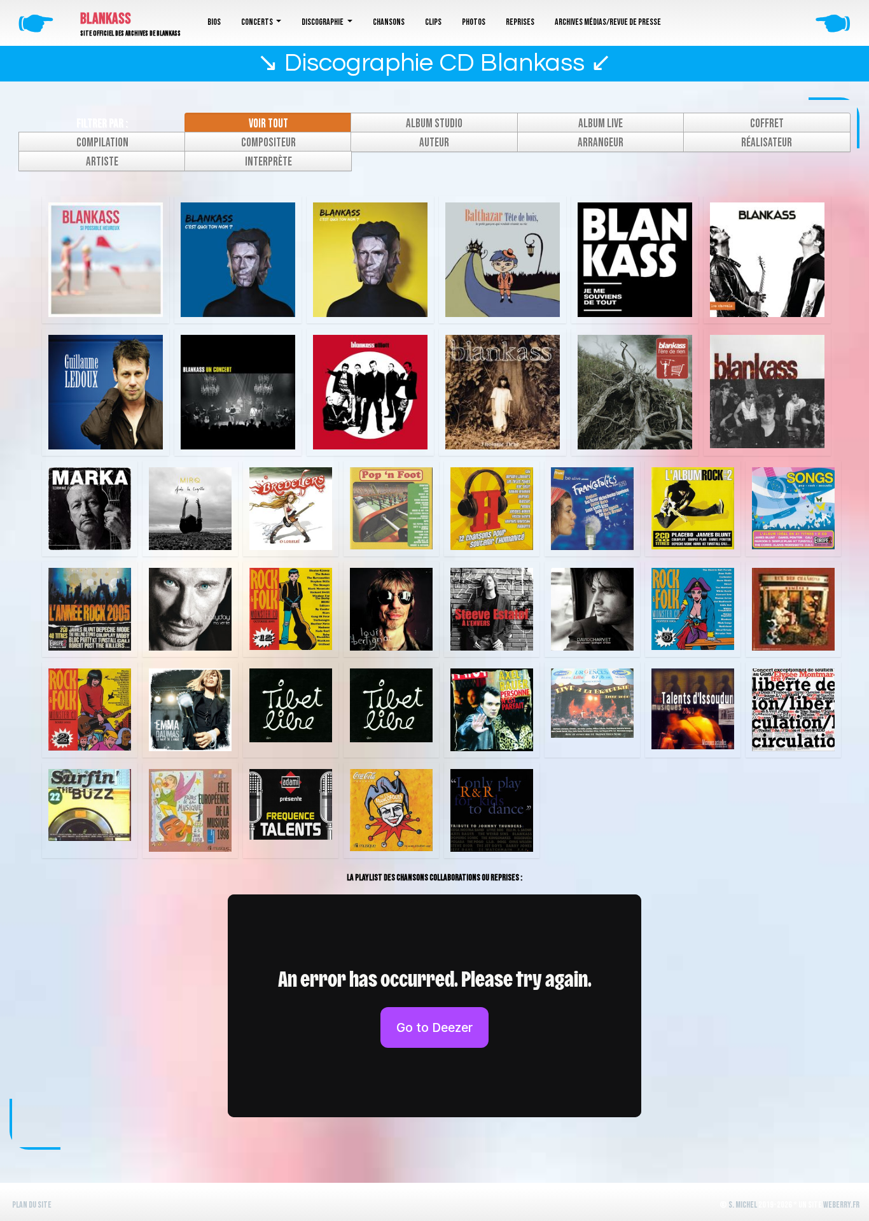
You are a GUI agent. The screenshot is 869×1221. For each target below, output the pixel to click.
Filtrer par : (102, 123)
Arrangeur (600, 143)
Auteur (434, 143)
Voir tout (268, 123)
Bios (214, 22)
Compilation (102, 143)
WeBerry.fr (841, 1204)
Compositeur (268, 143)
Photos (473, 22)
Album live (600, 123)
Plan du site (32, 1204)
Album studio (434, 123)
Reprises (520, 22)
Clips (433, 22)
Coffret (767, 123)
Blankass (105, 19)
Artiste (102, 162)
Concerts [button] (257, 22)
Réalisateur (766, 143)
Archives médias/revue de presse (608, 22)
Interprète (268, 162)
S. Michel (742, 1204)
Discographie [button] (323, 22)
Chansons (389, 22)
